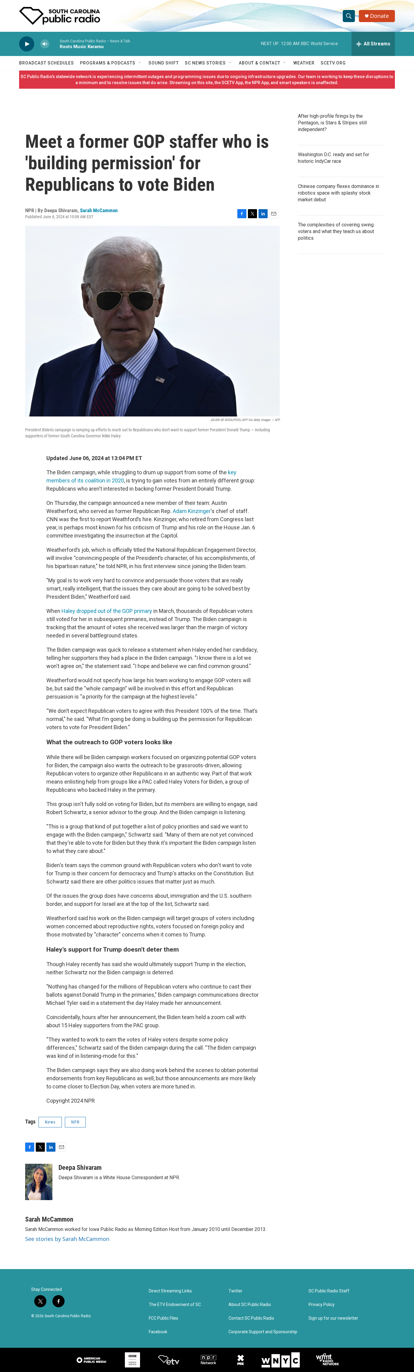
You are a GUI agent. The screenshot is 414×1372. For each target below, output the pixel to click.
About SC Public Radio (250, 1304)
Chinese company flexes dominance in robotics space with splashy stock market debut (338, 192)
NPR (75, 1122)
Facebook (158, 1332)
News (50, 1122)
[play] (27, 44)
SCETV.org (333, 63)
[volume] (45, 44)
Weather (304, 63)
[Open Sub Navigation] (140, 63)
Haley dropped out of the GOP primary (107, 611)
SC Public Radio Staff (329, 1291)
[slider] (54, 44)
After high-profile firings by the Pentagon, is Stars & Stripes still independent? (332, 122)
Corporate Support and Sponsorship (263, 1332)
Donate (379, 16)
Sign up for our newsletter (333, 1318)
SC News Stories (205, 63)
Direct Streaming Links (170, 1291)
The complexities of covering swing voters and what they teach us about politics (336, 231)
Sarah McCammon (99, 210)
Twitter (235, 1291)
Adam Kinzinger (192, 511)
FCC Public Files (163, 1318)
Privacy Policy (322, 1304)
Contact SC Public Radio (251, 1318)
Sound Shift (164, 63)
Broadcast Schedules (46, 63)
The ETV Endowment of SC (175, 1304)
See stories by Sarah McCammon (67, 1238)
